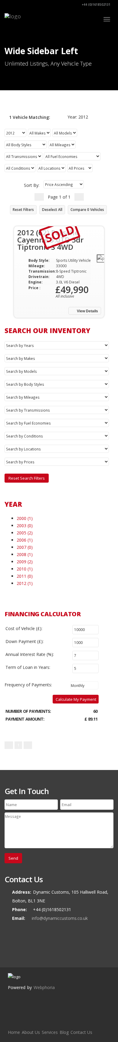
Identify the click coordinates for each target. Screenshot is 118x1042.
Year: (77, 117)
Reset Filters (23, 209)
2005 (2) (25, 533)
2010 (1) (25, 569)
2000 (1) (25, 518)
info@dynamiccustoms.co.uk (60, 918)
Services (50, 1032)
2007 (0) (25, 547)
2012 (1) (25, 583)
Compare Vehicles (87, 209)
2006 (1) (25, 540)
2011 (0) (25, 576)
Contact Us (81, 1032)
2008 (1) (25, 554)
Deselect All (52, 209)
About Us (31, 1032)
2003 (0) (25, 525)
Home (14, 1032)
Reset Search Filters (26, 478)
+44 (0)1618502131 (95, 4)
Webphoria (44, 987)
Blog (64, 1032)
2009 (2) (25, 561)
